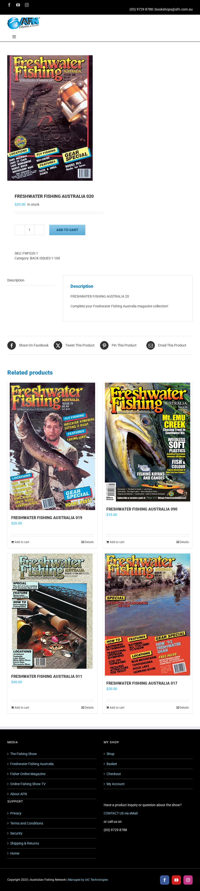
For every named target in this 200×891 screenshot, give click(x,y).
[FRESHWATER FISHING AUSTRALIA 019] (52, 446)
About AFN (18, 794)
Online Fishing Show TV (28, 784)
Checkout (114, 774)
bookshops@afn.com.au (174, 9)
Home (14, 853)
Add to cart (67, 230)
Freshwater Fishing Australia (32, 764)
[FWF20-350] (51, 118)
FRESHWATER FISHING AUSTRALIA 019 (46, 517)
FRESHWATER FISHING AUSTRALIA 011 (46, 676)
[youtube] (18, 5)
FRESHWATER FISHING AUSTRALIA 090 (141, 509)
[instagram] (27, 5)
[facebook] (9, 5)
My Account (116, 784)
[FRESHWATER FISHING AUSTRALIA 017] (147, 615)
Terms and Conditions (26, 823)
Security (16, 833)
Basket (112, 764)
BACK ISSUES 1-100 (45, 258)
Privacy (15, 813)
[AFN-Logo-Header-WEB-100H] (23, 19)
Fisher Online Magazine (27, 774)
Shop (110, 754)
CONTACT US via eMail (121, 813)
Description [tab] (15, 280)
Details (89, 542)
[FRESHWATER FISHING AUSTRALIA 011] (52, 611)
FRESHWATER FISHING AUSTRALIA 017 (141, 683)
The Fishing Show (23, 754)
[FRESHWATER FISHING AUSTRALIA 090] (147, 442)
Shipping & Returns (24, 843)
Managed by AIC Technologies (88, 879)
